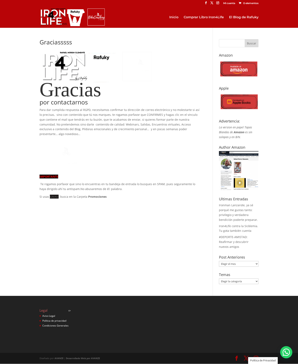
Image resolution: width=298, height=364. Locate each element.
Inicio (173, 17)
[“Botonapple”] (238, 111)
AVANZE (59, 358)
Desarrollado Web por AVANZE (83, 358)
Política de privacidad (54, 320)
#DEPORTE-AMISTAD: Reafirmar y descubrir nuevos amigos (234, 242)
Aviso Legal (48, 316)
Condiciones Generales (55, 325)
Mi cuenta (229, 3)
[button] (286, 352)
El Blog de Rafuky (243, 17)
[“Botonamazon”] (238, 78)
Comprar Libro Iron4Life (204, 17)
